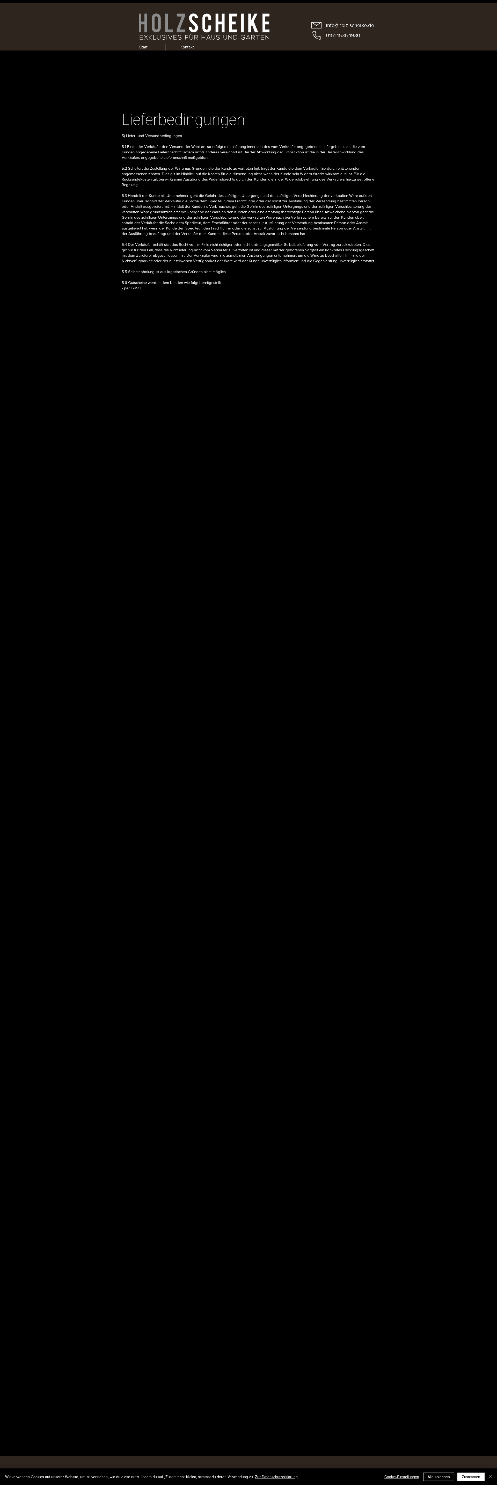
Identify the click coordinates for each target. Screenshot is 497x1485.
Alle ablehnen (439, 1476)
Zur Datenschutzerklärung (276, 1476)
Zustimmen (471, 1476)
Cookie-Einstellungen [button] (401, 1476)
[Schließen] (491, 1477)
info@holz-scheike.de (350, 25)
